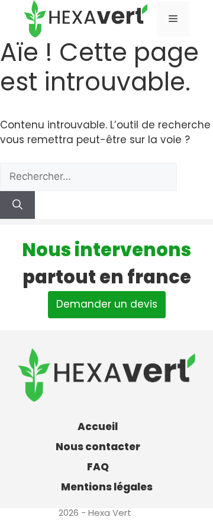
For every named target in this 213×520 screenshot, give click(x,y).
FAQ (98, 467)
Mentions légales (107, 487)
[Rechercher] (17, 205)
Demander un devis (106, 304)
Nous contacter (98, 447)
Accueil (98, 426)
